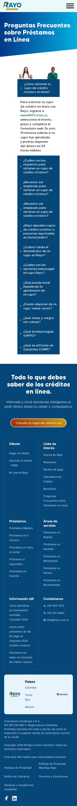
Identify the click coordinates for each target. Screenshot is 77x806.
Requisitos (49, 462)
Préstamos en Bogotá (51, 535)
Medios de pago (53, 469)
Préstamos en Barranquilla (51, 559)
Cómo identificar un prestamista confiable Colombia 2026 (19, 612)
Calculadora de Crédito (52, 479)
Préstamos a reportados (16, 562)
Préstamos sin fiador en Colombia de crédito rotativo (20, 657)
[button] (38, 88)
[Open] (70, 6)
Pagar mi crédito (19, 453)
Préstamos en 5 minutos (19, 538)
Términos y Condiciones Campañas (19, 787)
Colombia (30, 687)
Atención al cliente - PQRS (20, 463)
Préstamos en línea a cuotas (21, 550)
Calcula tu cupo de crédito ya (38, 423)
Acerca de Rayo (53, 454)
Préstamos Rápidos (21, 528)
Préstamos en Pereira (51, 570)
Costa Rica (28, 697)
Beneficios (49, 488)
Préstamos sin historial (18, 574)
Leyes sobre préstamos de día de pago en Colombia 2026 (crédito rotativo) (20, 636)
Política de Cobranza (16, 776)
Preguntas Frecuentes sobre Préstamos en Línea (55, 500)
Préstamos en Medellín (51, 547)
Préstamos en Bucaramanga (51, 582)
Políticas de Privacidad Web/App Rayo (52, 765)
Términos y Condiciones (53, 776)
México (29, 706)
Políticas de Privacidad (17, 767)
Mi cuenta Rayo (18, 472)
